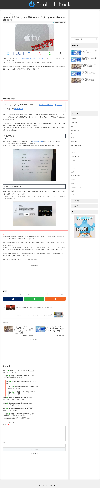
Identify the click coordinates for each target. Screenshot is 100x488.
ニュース (73, 160)
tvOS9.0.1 (57, 294)
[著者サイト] (13, 299)
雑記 (72, 191)
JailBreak (17, 294)
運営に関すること (76, 187)
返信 (32, 370)
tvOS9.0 (50, 294)
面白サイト (74, 195)
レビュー (73, 164)
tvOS (40, 294)
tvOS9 (45, 294)
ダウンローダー (75, 156)
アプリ (73, 149)
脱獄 (5, 291)
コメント (6, 424)
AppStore (74, 122)
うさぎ (12, 386)
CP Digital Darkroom (37, 141)
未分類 (73, 179)
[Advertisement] (34, 83)
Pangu (27, 294)
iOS (11, 294)
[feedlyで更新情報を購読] (34, 299)
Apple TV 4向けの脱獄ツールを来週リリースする (29, 58)
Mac (72, 134)
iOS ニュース (75, 130)
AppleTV (6, 294)
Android (73, 118)
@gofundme (58, 105)
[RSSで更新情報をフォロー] (55, 299)
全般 (72, 172)
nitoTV (22, 294)
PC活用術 (74, 141)
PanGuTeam (34, 294)
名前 (4, 442)
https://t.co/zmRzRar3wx (46, 105)
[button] (96, 39)
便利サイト (74, 168)
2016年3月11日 (18, 109)
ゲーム (73, 153)
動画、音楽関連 (75, 175)
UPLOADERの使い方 (77, 145)
